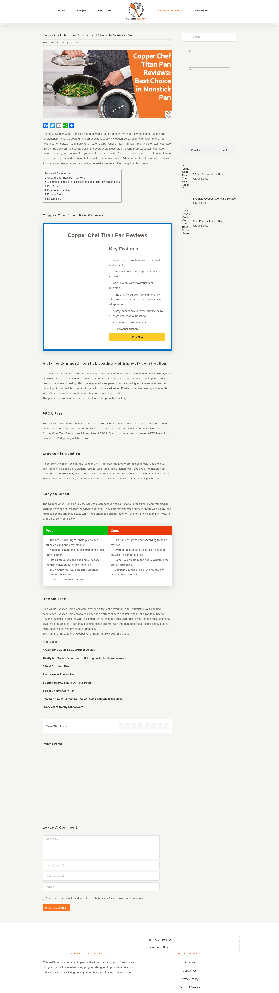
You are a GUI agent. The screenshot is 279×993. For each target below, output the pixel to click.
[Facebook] (81, 937)
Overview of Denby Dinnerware (63, 707)
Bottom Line (54, 198)
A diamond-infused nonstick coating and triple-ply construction (83, 181)
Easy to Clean (55, 194)
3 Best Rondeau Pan (56, 666)
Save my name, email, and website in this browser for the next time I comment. (95, 898)
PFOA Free (53, 186)
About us (189, 962)
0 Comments (76, 42)
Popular (195, 150)
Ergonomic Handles (59, 190)
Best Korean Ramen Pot (58, 674)
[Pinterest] (97, 937)
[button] (196, 10)
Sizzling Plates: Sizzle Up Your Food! (67, 682)
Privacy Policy (190, 979)
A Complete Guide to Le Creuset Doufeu (69, 649)
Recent (223, 150)
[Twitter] (92, 937)
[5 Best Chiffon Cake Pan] (186, 163)
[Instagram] (86, 937)
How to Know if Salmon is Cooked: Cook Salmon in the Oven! (83, 699)
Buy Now (137, 337)
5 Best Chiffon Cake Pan (59, 690)
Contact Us (190, 970)
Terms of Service (189, 987)
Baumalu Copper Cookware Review (214, 198)
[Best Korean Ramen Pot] (186, 211)
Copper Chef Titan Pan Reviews (66, 177)
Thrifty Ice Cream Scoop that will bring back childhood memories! (86, 658)
